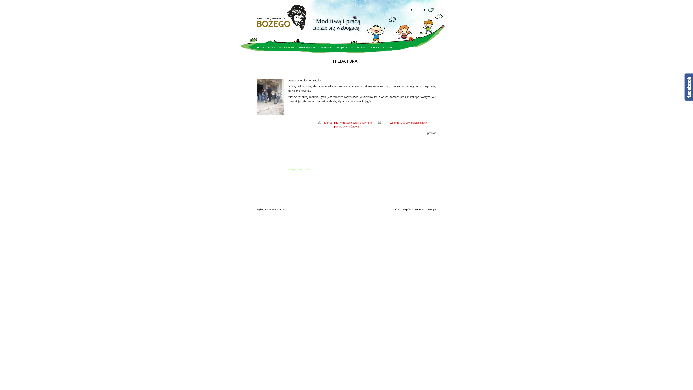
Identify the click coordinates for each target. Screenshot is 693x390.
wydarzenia (358, 47)
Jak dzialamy (267, 165)
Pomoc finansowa (327, 169)
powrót (431, 133)
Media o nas (267, 177)
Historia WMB (268, 169)
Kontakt (388, 47)
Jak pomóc (326, 47)
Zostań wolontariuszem (330, 165)
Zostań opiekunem (328, 177)
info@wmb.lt (367, 169)
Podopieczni (286, 47)
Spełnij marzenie (326, 180)
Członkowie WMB (270, 173)
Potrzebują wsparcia (300, 165)
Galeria (374, 47)
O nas (271, 47)
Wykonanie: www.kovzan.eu (271, 209)
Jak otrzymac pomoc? (272, 180)
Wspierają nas (307, 47)
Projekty (342, 47)
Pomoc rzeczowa (327, 173)
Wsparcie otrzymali (300, 169)
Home (260, 47)
